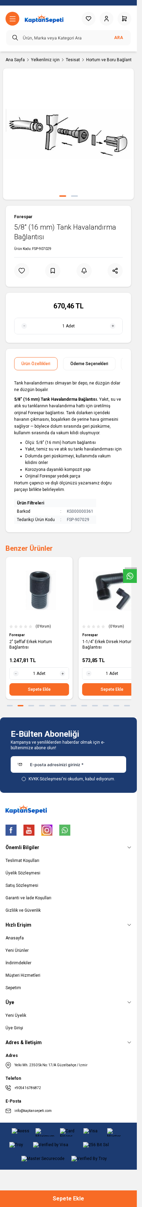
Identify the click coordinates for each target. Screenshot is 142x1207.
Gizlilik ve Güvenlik (23, 910)
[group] (68, 133)
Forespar (23, 216)
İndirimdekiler (18, 962)
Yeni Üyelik (16, 1015)
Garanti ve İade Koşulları (28, 897)
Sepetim (13, 987)
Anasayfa (15, 938)
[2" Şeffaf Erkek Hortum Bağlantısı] (39, 590)
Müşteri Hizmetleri (23, 975)
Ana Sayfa (15, 59)
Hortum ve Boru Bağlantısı (111, 59)
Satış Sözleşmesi (22, 885)
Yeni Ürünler (17, 950)
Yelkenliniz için (45, 59)
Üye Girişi (14, 1027)
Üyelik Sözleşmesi (23, 873)
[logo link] (44, 19)
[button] (62, 196)
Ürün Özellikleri (35, 363)
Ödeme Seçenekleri (89, 363)
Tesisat (73, 59)
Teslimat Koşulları (22, 860)
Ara (118, 37)
